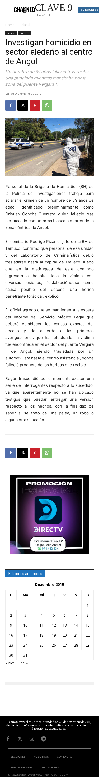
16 (11, 635)
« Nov (10, 663)
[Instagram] (31, 739)
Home (10, 25)
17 (25, 635)
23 (11, 645)
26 (54, 645)
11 (41, 625)
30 (11, 655)
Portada (24, 33)
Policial (25, 25)
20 (65, 635)
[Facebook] (10, 105)
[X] (22, 105)
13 (65, 625)
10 (25, 625)
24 (25, 645)
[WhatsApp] (47, 105)
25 (41, 645)
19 (54, 635)
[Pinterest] (35, 105)
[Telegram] (43, 739)
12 (54, 625)
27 (65, 645)
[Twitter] (19, 739)
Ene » (23, 663)
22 (88, 635)
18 (41, 635)
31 (25, 655)
